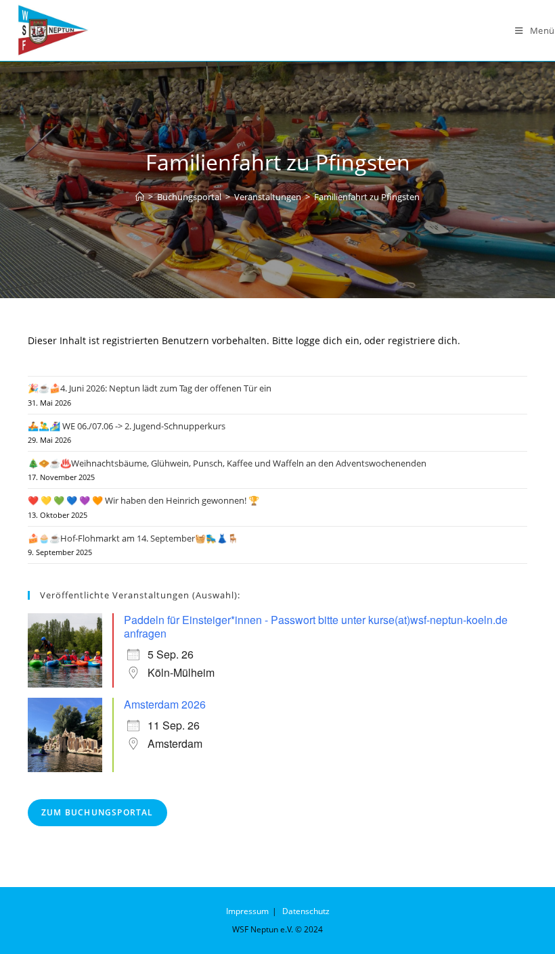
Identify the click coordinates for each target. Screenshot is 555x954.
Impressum (247, 911)
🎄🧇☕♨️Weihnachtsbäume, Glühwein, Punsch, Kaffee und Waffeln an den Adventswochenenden (227, 463)
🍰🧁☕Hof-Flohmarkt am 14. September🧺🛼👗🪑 (133, 538)
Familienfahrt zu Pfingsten (367, 197)
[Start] (139, 197)
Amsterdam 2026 (165, 704)
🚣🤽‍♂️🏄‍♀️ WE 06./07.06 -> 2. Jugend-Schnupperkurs (126, 426)
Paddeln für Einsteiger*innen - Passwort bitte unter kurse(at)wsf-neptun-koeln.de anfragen (316, 626)
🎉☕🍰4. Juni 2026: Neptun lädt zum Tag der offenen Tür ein (149, 388)
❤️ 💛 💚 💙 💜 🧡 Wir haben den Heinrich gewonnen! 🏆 (143, 500)
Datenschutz (306, 911)
